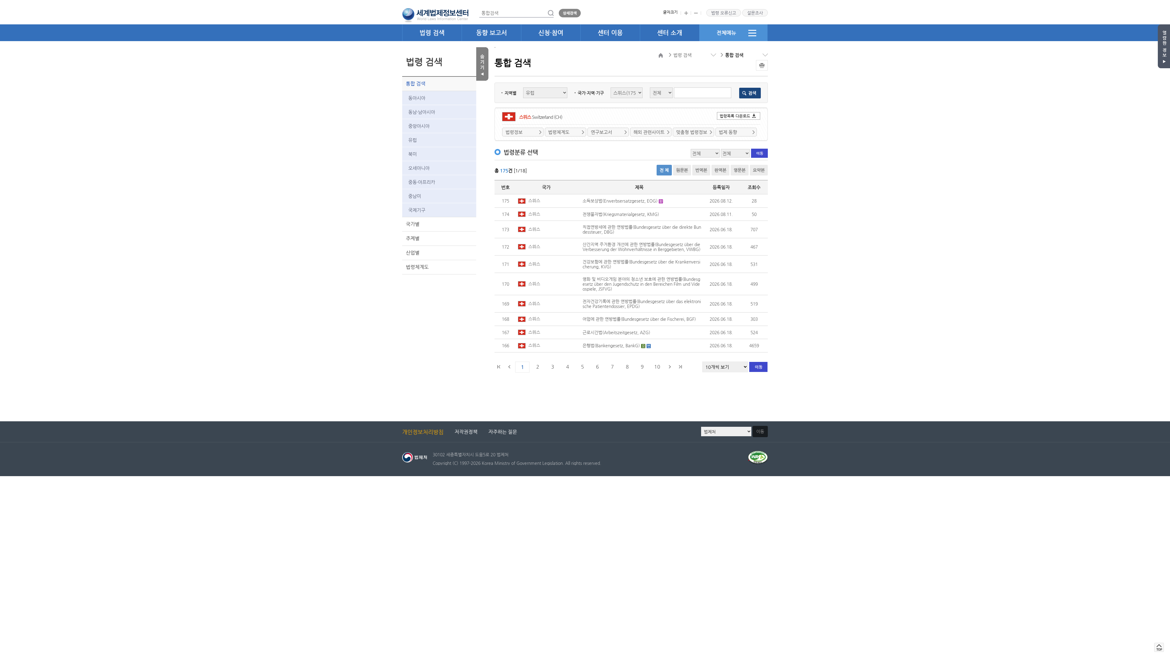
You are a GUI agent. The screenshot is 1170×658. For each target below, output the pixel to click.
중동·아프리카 (421, 182)
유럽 (412, 140)
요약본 (759, 170)
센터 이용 (610, 32)
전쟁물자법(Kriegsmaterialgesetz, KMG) (621, 214)
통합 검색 (415, 84)
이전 (509, 367)
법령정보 (514, 132)
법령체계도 (417, 267)
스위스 (533, 200)
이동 (760, 431)
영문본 (740, 170)
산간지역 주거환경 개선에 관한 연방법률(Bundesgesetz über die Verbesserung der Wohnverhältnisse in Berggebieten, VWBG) (641, 247)
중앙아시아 (419, 126)
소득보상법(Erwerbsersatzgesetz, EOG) (621, 200)
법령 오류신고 (723, 12)
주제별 (413, 238)
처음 (499, 367)
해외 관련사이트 (649, 132)
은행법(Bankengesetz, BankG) (612, 345)
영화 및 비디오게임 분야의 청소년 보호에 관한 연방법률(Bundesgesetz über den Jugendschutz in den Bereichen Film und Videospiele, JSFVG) (641, 284)
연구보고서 (601, 132)
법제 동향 (728, 132)
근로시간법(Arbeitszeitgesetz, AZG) (616, 332)
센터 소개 (669, 32)
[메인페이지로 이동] (435, 14)
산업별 (413, 253)
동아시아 (416, 98)
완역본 (720, 170)
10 (657, 367)
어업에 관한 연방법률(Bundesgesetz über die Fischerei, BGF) (639, 319)
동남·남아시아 (421, 112)
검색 (752, 92)
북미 (412, 154)
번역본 (701, 170)
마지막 (680, 367)
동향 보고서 (491, 32)
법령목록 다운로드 (735, 116)
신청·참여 (550, 32)
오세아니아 (419, 168)
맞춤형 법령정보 (691, 132)
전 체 (664, 170)
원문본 (682, 170)
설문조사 (755, 12)
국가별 (413, 224)
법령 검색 (432, 32)
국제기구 (416, 210)
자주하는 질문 (502, 432)
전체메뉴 (726, 33)
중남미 (414, 196)
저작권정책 (466, 432)
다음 (669, 367)
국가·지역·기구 (591, 92)
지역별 (510, 92)
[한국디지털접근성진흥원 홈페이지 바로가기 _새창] (758, 454)
